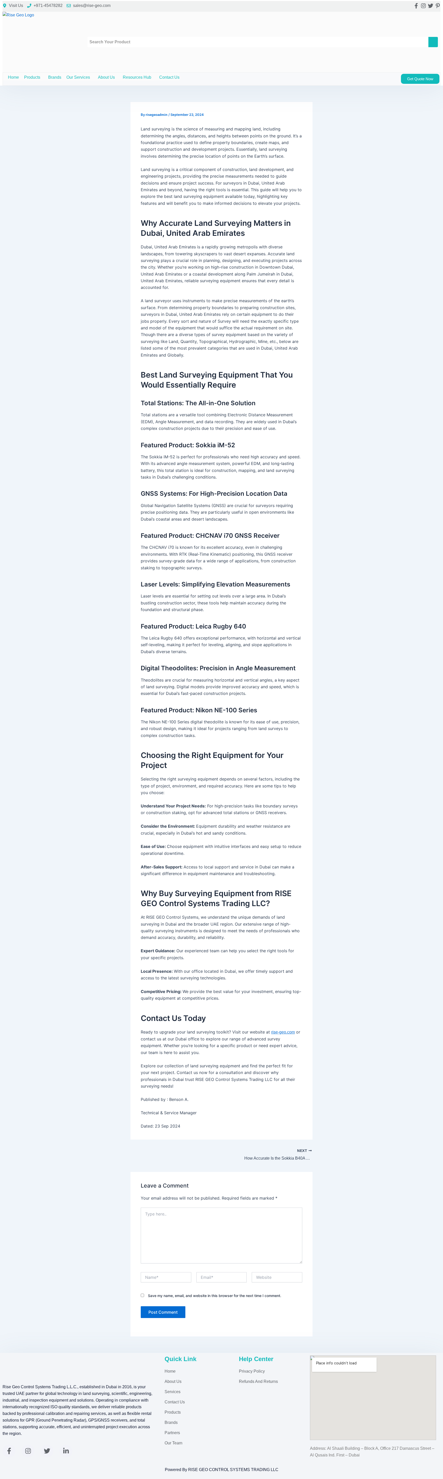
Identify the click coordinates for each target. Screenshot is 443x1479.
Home (13, 77)
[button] (42, 77)
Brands (54, 77)
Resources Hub (137, 77)
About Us (106, 77)
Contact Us (169, 77)
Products (32, 77)
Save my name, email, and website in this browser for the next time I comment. (214, 1295)
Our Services (78, 77)
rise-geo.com (283, 1032)
